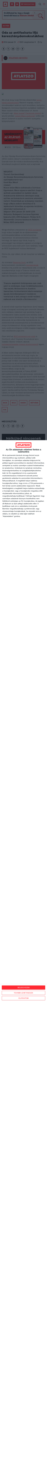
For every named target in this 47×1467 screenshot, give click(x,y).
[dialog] (23, 953)
